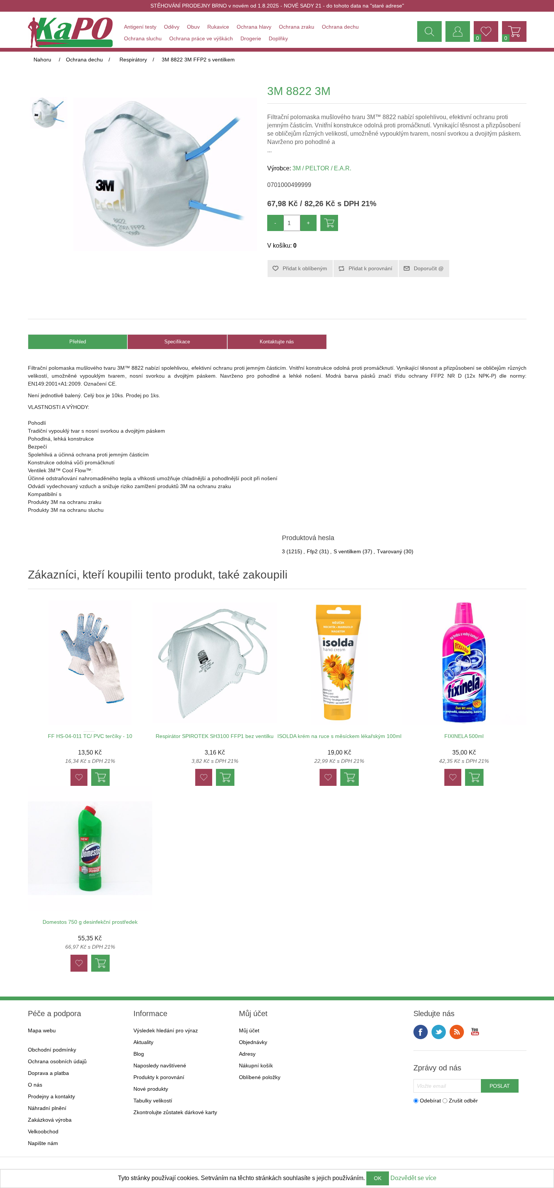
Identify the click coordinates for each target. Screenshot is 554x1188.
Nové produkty (150, 1089)
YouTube (475, 1032)
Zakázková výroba (50, 1120)
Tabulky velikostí (152, 1101)
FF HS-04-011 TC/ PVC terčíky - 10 (90, 736)
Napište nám (43, 1143)
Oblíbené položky (259, 1077)
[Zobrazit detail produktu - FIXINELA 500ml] (464, 662)
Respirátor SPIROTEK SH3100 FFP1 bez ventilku (215, 736)
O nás (35, 1085)
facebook (420, 1032)
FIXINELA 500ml (464, 736)
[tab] (78, 342)
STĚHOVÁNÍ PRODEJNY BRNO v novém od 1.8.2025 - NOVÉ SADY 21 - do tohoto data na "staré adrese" (277, 6)
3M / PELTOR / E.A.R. (321, 168)
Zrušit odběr (463, 1101)
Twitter (439, 1032)
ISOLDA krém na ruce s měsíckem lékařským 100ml (339, 736)
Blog (138, 1054)
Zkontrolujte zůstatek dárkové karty (175, 1112)
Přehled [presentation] (77, 341)
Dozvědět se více (413, 1178)
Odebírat (430, 1101)
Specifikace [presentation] (177, 341)
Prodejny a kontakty (51, 1096)
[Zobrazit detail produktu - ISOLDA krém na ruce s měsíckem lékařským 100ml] (339, 662)
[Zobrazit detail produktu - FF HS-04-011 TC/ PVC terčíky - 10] (90, 662)
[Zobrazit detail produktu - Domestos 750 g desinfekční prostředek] (90, 848)
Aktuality (143, 1042)
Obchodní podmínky (52, 1050)
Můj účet (249, 1030)
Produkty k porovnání (158, 1077)
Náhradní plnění (47, 1108)
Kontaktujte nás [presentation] (277, 341)
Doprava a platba (48, 1073)
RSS (457, 1032)
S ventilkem (347, 551)
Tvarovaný (389, 551)
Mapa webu (42, 1030)
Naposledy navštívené (159, 1065)
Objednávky (253, 1042)
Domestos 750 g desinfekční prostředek (90, 922)
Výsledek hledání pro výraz (165, 1030)
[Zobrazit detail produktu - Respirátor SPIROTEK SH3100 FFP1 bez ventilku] (214, 662)
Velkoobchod (43, 1131)
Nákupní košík (256, 1065)
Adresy (247, 1054)
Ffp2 (312, 551)
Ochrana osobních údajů (57, 1061)
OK (377, 1178)
